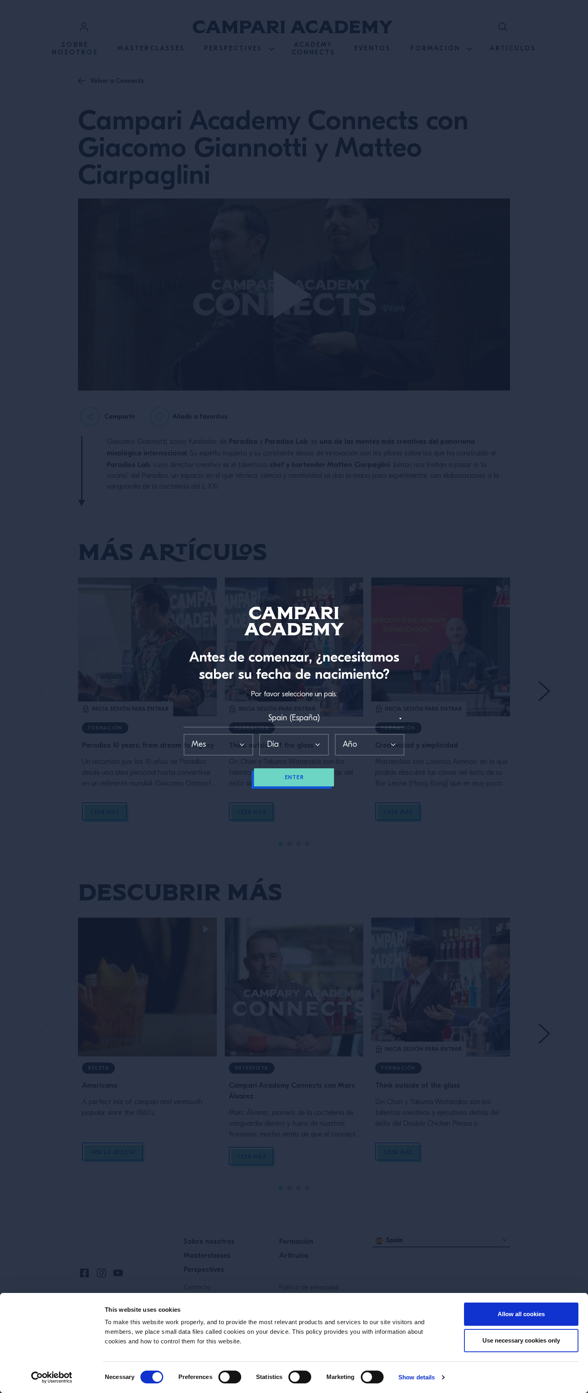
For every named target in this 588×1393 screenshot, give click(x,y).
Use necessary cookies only (521, 1340)
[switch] (229, 1377)
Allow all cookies (521, 1314)
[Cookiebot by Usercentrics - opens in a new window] (52, 1377)
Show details (416, 1377)
